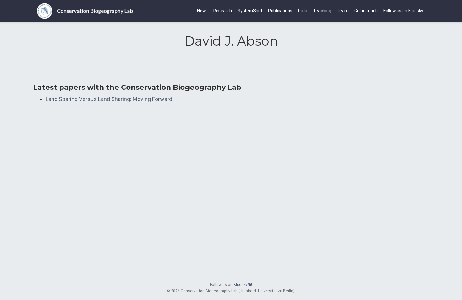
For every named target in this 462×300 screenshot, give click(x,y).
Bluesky (241, 284)
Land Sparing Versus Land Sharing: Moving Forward (109, 99)
